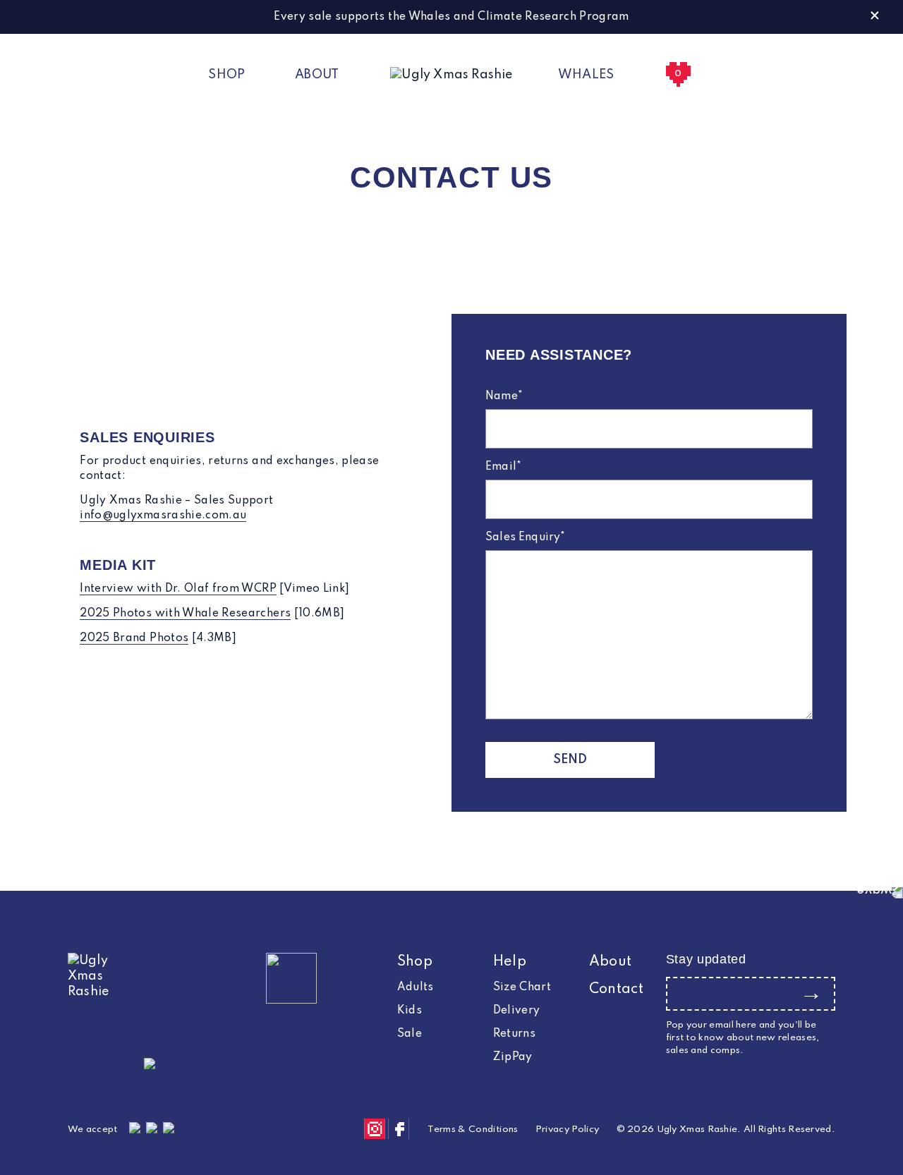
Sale (409, 1034)
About (317, 74)
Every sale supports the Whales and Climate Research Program (451, 17)
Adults (415, 987)
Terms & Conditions (473, 1129)
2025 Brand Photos (134, 638)
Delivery (516, 1010)
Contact (616, 989)
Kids (409, 1010)
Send (570, 759)
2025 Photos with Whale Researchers (185, 613)
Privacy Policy (567, 1129)
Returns (514, 1034)
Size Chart (522, 987)
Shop (226, 74)
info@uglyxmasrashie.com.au (163, 515)
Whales (586, 74)
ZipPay (513, 1057)
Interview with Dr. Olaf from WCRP (178, 589)
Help (509, 962)
